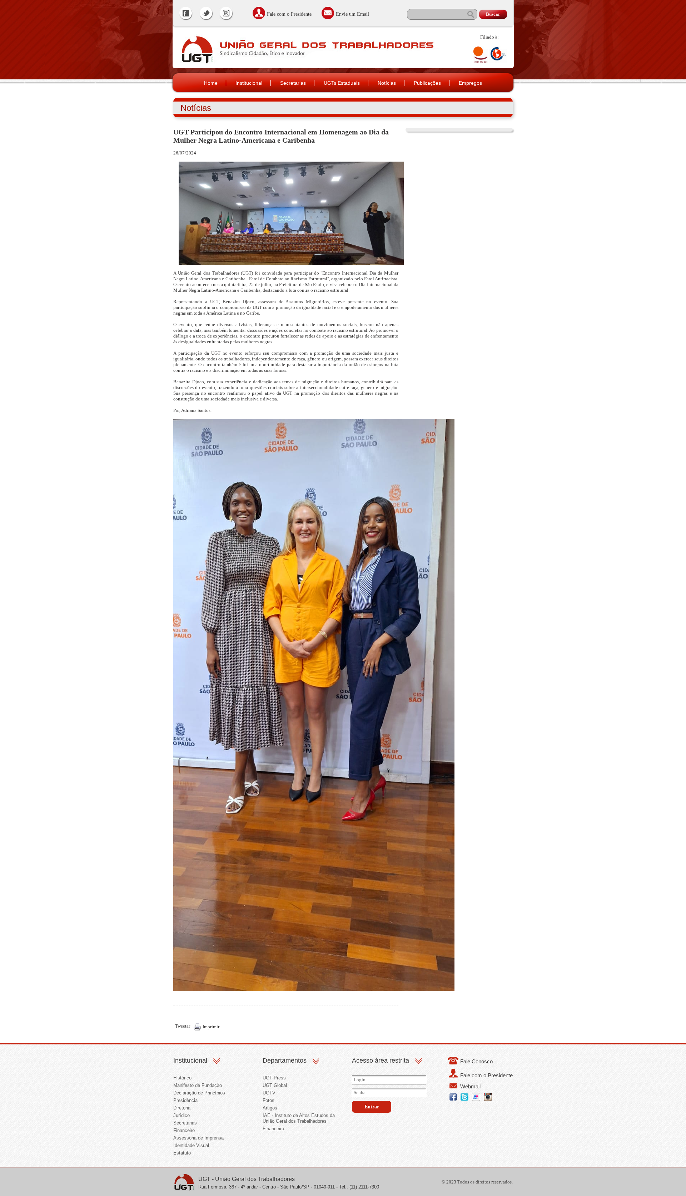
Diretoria (181, 1108)
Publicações (427, 83)
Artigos (270, 1108)
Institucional (248, 83)
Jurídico (181, 1115)
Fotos (268, 1100)
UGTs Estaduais (342, 83)
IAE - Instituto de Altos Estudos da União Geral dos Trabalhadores (299, 1118)
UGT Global (275, 1085)
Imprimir (211, 1026)
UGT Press (274, 1078)
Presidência (185, 1100)
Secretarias (293, 83)
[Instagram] (226, 14)
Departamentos (285, 1060)
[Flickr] (476, 1099)
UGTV (269, 1093)
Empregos (470, 83)
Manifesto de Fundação (197, 1085)
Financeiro (184, 1130)
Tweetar (182, 1026)
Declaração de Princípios (199, 1093)
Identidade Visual (191, 1145)
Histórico (182, 1078)
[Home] (196, 63)
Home (211, 83)
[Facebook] (186, 14)
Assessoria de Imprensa (198, 1138)
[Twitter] (206, 14)
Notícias (387, 83)
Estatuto (182, 1153)
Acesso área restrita (380, 1060)
